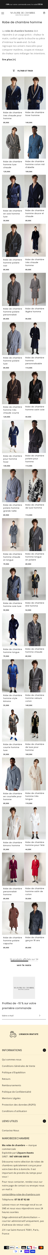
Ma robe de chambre (27, 1241)
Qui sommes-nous (11, 1059)
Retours (6, 1078)
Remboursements (11, 1085)
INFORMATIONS (12, 1050)
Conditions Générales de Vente (18, 1066)
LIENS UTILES (10, 1121)
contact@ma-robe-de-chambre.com (21, 1194)
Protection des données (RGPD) (19, 1104)
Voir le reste (24, 965)
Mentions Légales (11, 1098)
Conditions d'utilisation (14, 1111)
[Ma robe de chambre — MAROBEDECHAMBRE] (22, 13)
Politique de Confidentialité (16, 1091)
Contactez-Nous (10, 1130)
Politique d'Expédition (13, 1072)
